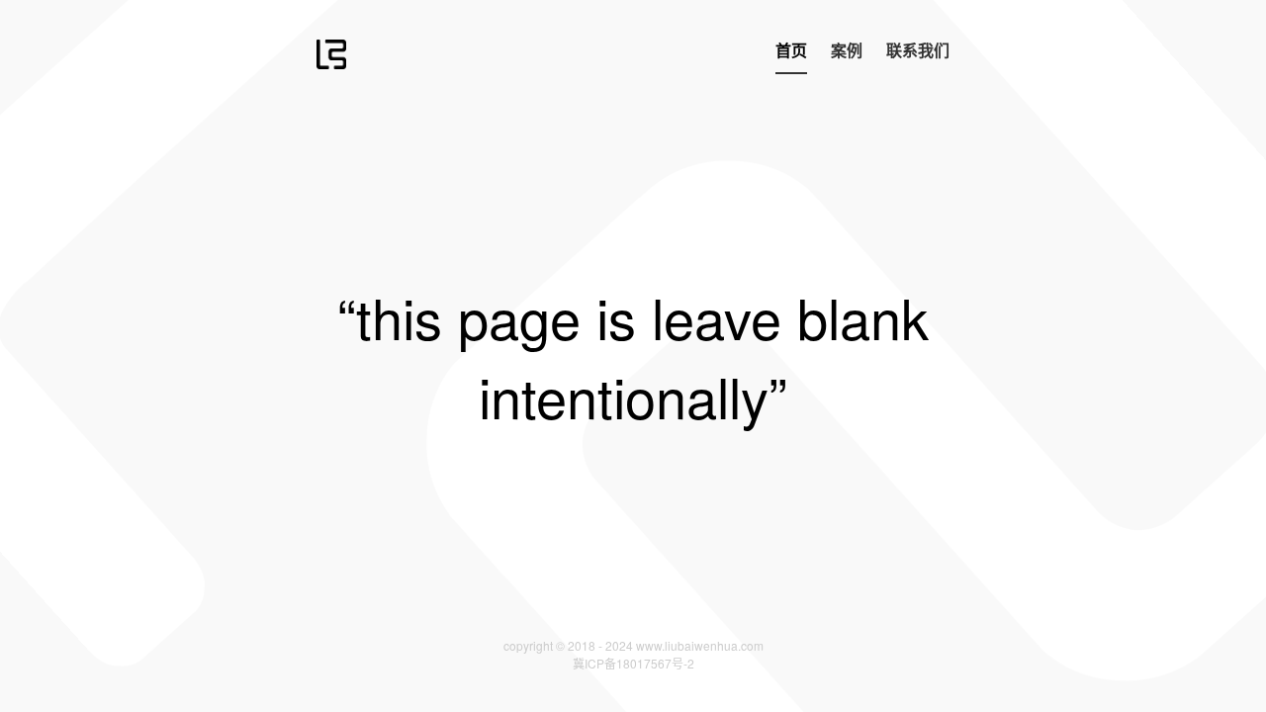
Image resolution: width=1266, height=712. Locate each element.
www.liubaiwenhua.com (700, 645)
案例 (846, 50)
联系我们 (918, 50)
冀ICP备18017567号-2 (633, 663)
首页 (791, 50)
